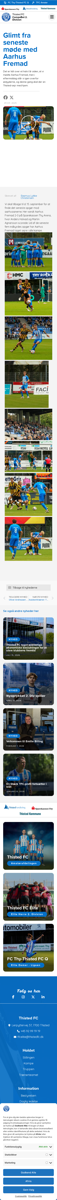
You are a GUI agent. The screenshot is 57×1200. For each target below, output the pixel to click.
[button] (5, 97)
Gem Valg (28, 1189)
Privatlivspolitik (35, 1196)
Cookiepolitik (21, 1196)
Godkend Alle (28, 1172)
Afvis (28, 1181)
